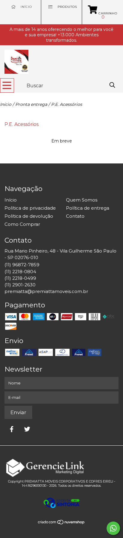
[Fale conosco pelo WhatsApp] (113, 528)
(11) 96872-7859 (21, 265)
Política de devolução (28, 216)
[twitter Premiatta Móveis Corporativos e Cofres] (27, 429)
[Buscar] (112, 85)
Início (5, 104)
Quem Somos (81, 200)
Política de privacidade (30, 208)
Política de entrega (87, 208)
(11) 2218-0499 (20, 278)
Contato (75, 216)
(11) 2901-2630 (20, 285)
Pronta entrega (31, 104)
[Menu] (7, 85)
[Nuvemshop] (61, 523)
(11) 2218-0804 (20, 271)
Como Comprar (22, 224)
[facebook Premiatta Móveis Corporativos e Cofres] (11, 429)
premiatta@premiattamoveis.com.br (46, 291)
